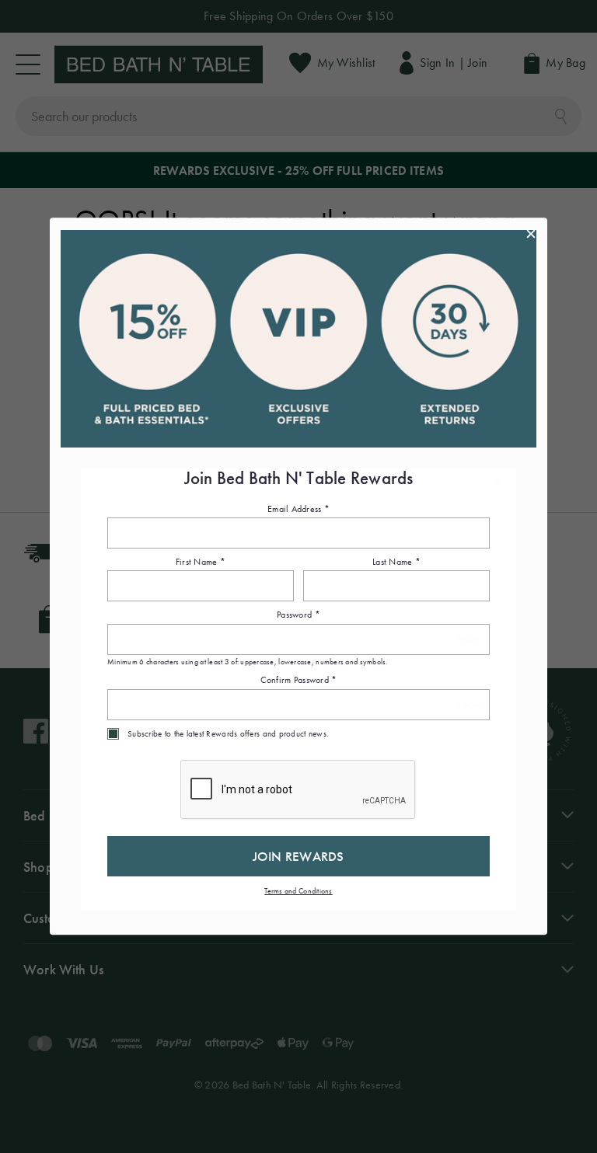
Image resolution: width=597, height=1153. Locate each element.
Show (469, 640)
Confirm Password (298, 680)
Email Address (298, 508)
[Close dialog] (530, 233)
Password (298, 615)
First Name (200, 561)
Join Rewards (298, 856)
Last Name (396, 561)
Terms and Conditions (298, 891)
